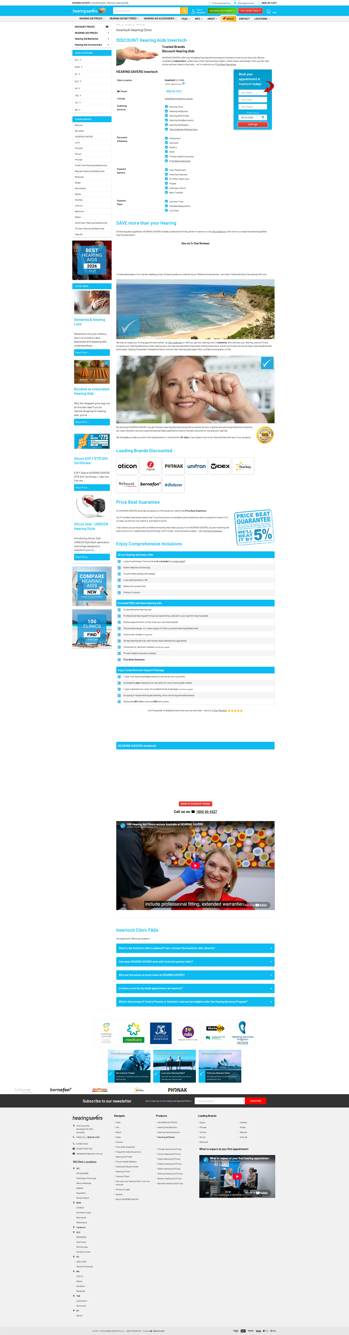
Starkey (79, 199)
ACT (78, 59)
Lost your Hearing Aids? (173, 1073)
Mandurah (80, 1291)
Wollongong (81, 1222)
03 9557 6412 (82, 1143)
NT (77, 74)
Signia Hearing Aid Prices (169, 1159)
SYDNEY (80, 1207)
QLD (78, 81)
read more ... (82, 352)
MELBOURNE (82, 1173)
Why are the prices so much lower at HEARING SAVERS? (152, 974)
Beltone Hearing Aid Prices (170, 1178)
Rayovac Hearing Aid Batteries (90, 171)
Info (197, 18)
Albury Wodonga (83, 1183)
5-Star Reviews (219, 710)
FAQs (185, 18)
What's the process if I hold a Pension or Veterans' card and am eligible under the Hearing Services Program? (183, 1001)
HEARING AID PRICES (90, 18)
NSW (78, 67)
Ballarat (79, 1188)
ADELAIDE (81, 1261)
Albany (79, 1281)
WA (78, 109)
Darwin (79, 1315)
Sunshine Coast (83, 1251)
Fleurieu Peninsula (84, 1266)
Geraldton (80, 1286)
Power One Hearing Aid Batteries (91, 165)
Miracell (79, 148)
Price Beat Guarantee (179, 161)
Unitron (78, 205)
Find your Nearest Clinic (218, 1073)
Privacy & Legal (123, 1189)
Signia (78, 194)
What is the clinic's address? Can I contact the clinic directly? (167, 948)
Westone (79, 211)
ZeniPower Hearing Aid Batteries (91, 222)
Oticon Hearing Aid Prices (169, 1154)
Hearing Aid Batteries (123, 18)
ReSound (79, 176)
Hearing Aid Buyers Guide (127, 1166)
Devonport (81, 1305)
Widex (78, 217)
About (211, 18)
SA (77, 88)
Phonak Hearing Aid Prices (170, 1149)
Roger (78, 182)
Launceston (81, 1300)
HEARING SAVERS (84, 136)
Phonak (78, 159)
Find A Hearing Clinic (221, 3)
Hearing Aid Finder (124, 1156)
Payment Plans (122, 1176)
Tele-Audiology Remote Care (183, 129)
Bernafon (79, 130)
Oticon (78, 153)
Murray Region (82, 1197)
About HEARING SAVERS (127, 1199)
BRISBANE (81, 1237)
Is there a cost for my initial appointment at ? (151, 988)
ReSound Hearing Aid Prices (170, 1173)
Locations (261, 18)
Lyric (77, 142)
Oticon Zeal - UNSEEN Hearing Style (91, 526)
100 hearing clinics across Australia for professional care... (222, 1077)
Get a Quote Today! (125, 1073)
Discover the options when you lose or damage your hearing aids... (176, 1077)
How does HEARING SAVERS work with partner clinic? (156, 961)
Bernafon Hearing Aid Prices (170, 1183)
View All (78, 234)
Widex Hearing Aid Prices (169, 1168)
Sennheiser (80, 188)
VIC (78, 102)
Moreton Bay (82, 1247)
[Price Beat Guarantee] (129, 1059)
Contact (244, 18)
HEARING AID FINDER (222, 10)
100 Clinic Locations (84, 1161)
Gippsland (80, 1193)
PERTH (79, 1276)
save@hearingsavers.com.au (89, 1153)
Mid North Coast (83, 1212)
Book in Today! (195, 803)
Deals (230, 18)
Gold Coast (81, 1242)
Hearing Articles (123, 1171)
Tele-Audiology (218, 231)
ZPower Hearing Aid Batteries (89, 228)
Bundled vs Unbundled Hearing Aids (91, 391)
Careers (119, 1194)
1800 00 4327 (174, 91)
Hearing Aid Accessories (159, 18)
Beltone (79, 125)
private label (178, 561)
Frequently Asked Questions (128, 1151)
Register (201, 12)
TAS (78, 95)
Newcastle (81, 1217)
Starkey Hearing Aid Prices (170, 1163)
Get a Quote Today (250, 10)
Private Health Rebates (126, 1161)
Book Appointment (246, 3)
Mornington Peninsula (86, 1178)
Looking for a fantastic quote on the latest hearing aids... (132, 1077)
